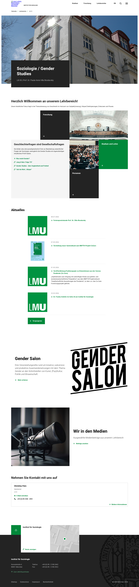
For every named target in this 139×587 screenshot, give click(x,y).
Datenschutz (24, 582)
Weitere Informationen (119, 504)
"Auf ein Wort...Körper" (24, 169)
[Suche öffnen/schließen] (121, 3)
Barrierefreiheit (48, 582)
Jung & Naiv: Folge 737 (24, 162)
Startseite (14, 11)
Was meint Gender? (23, 158)
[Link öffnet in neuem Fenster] (50, 538)
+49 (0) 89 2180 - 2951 (25, 499)
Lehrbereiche (22, 11)
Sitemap (14, 582)
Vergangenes (37, 321)
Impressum (36, 582)
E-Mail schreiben (22, 496)
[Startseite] (16, 530)
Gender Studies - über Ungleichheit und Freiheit (32, 166)
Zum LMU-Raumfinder (21, 572)
